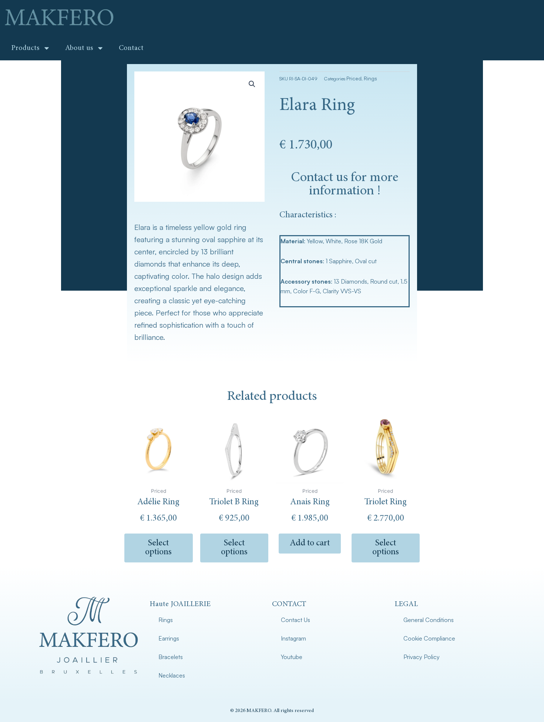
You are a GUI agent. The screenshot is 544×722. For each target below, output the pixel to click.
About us (79, 48)
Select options (158, 548)
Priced (354, 78)
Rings (370, 78)
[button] (252, 84)
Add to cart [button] (310, 543)
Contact (131, 48)
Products (25, 48)
